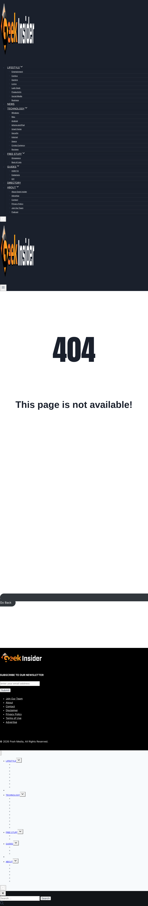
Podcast (15, 212)
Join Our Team (17, 208)
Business (15, 100)
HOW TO (15, 171)
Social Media (17, 96)
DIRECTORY (14, 182)
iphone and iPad (18, 125)
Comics (15, 76)
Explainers (16, 175)
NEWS (10, 104)
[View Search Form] (3, 219)
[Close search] (3, 893)
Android (15, 121)
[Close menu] (1, 753)
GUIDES (9, 844)
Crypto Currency (18, 145)
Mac (13, 117)
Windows (15, 113)
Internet (15, 137)
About (9, 702)
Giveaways (16, 158)
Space (14, 141)
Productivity (16, 92)
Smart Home (17, 129)
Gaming (15, 80)
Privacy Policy (17, 204)
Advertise (15, 196)
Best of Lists (16, 162)
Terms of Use (13, 718)
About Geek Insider (19, 192)
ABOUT (9, 861)
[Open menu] (3, 287)
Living (14, 84)
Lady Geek (16, 88)
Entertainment (17, 72)
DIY (13, 179)
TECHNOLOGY (13, 795)
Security (15, 133)
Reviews (15, 149)
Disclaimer (12, 710)
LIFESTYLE (11, 761)
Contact (15, 200)
